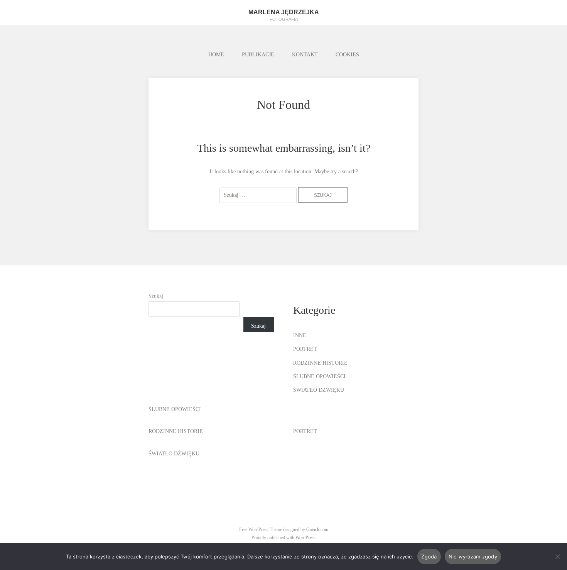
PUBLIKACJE (258, 55)
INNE (299, 335)
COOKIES (347, 55)
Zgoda (429, 556)
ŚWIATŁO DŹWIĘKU (318, 390)
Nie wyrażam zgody (473, 556)
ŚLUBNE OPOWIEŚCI (319, 376)
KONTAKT (305, 55)
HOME (216, 55)
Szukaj (155, 296)
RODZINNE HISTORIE (320, 363)
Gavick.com (317, 529)
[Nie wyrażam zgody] (557, 556)
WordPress (305, 537)
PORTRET (305, 349)
